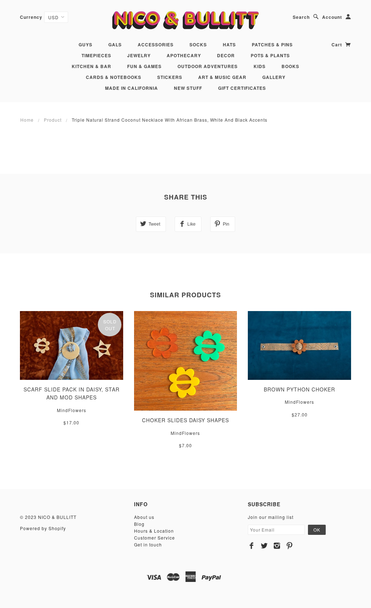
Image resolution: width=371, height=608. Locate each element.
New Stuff (188, 88)
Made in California (131, 88)
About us (144, 517)
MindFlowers (71, 410)
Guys (85, 44)
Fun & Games (144, 66)
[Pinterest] (289, 545)
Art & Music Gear (222, 77)
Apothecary (184, 55)
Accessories (156, 44)
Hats (229, 44)
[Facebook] (251, 545)
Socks (198, 44)
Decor (226, 55)
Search (301, 17)
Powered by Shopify (43, 528)
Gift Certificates (242, 88)
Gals (115, 44)
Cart (337, 44)
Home (27, 120)
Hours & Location (154, 531)
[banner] (185, 20)
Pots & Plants (270, 55)
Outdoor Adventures (208, 66)
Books (290, 66)
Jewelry (139, 55)
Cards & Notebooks (113, 77)
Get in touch (148, 544)
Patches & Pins (272, 44)
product (53, 120)
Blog (139, 524)
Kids (260, 66)
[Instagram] (277, 545)
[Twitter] (264, 545)
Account (332, 17)
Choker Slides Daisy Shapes (185, 420)
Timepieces (96, 55)
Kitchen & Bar (91, 66)
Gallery (273, 77)
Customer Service (154, 537)
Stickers (169, 77)
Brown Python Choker (299, 389)
